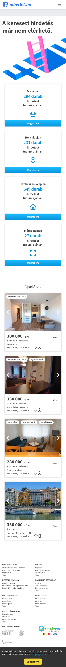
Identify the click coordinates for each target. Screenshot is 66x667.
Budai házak (39, 601)
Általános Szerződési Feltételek (13, 568)
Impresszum (6, 573)
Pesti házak (6, 601)
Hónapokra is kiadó (9, 619)
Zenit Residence (41, 586)
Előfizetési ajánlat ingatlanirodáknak (15, 586)
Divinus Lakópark (41, 588)
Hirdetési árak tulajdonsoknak (13, 588)
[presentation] (7, 312)
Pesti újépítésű (7, 604)
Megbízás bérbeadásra (43, 570)
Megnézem (33, 123)
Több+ (4, 575)
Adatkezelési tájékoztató (11, 570)
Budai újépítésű (41, 604)
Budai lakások (40, 599)
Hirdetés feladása (8, 583)
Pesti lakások (7, 599)
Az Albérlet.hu (40, 573)
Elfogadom (33, 661)
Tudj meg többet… (40, 654)
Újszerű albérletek (8, 614)
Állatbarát (6, 617)
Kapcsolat (39, 568)
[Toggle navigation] (59, 4)
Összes (38, 583)
